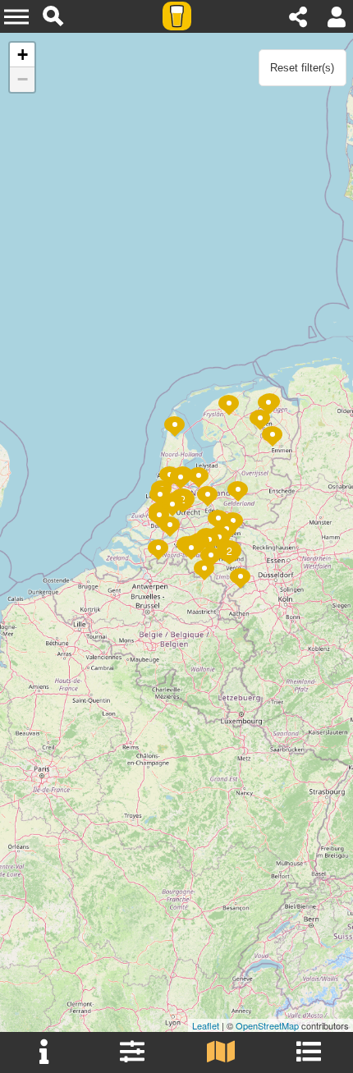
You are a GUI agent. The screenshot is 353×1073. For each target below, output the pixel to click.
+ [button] (22, 54)
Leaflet (205, 1025)
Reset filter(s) (302, 68)
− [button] (22, 79)
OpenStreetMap (267, 1025)
